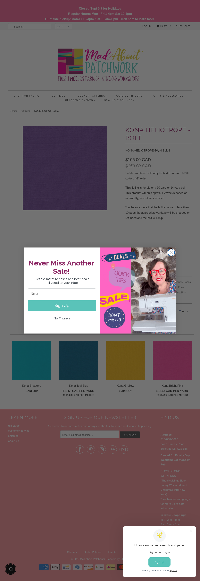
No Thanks (62, 318)
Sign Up (62, 305)
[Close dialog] (171, 252)
